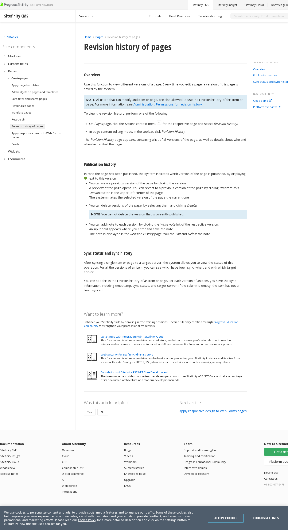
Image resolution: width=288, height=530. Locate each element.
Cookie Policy (87, 520)
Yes (89, 412)
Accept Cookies (225, 518)
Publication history (265, 75)
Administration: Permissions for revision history (167, 104)
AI (63, 480)
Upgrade (129, 480)
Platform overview (265, 107)
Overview (259, 69)
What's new (7, 468)
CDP (64, 462)
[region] (144, 518)
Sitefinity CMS (200, 5)
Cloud (65, 456)
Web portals (70, 486)
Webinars (130, 462)
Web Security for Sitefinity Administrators (127, 354)
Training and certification (199, 456)
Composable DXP (73, 468)
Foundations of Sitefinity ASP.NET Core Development (134, 372)
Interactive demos (195, 468)
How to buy (271, 473)
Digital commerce (73, 474)
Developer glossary (196, 474)
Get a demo (260, 101)
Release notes (9, 474)
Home (88, 37)
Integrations (69, 491)
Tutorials (155, 16)
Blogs (127, 450)
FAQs (127, 486)
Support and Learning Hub (201, 450)
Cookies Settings (266, 518)
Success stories (134, 468)
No (103, 412)
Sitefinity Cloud (254, 5)
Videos (128, 456)
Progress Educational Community (205, 462)
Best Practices (179, 16)
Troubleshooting (210, 16)
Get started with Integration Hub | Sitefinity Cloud (132, 336)
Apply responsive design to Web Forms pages (213, 411)
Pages (100, 37)
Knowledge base (135, 474)
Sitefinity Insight (227, 5)
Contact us (271, 478)
